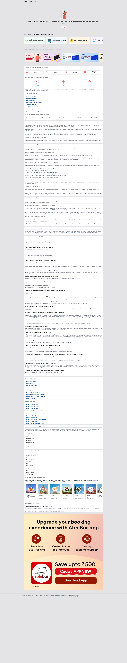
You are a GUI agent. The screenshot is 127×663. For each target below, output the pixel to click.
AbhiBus (23, 595)
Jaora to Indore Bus (30, 390)
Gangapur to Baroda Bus (31, 100)
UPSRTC (100, 495)
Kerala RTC (65, 495)
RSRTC (88, 495)
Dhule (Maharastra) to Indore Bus (33, 388)
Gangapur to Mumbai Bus (31, 96)
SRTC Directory (65, 481)
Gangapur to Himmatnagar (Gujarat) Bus (35, 111)
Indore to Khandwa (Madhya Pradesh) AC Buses (36, 413)
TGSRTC (41, 495)
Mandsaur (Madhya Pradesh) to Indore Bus (35, 394)
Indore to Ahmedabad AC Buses (33, 412)
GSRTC (76, 495)
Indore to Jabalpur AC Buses (32, 417)
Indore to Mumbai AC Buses (32, 404)
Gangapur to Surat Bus (31, 109)
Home (25, 46)
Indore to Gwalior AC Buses (32, 406)
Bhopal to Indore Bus (31, 381)
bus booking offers (88, 212)
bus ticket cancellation (87, 317)
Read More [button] (58, 49)
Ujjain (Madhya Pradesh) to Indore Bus (34, 387)
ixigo (27, 595)
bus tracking (66, 342)
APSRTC (29, 495)
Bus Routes (30, 46)
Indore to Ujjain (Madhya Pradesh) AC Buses (36, 410)
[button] (34, 72)
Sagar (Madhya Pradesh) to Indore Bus (34, 392)
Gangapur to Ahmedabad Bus (32, 107)
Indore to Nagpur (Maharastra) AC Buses (35, 423)
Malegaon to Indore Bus (31, 385)
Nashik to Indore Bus (30, 398)
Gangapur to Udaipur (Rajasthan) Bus (34, 106)
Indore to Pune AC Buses (31, 421)
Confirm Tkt (30, 595)
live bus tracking (29, 221)
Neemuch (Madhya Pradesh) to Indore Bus (35, 396)
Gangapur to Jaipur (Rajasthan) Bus (34, 102)
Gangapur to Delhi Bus (31, 104)
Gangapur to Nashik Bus (31, 98)
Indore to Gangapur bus (71, 232)
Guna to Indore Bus (30, 383)
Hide (100, 374)
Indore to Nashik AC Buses (32, 415)
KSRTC (52, 495)
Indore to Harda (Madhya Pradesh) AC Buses (36, 419)
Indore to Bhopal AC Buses (32, 408)
